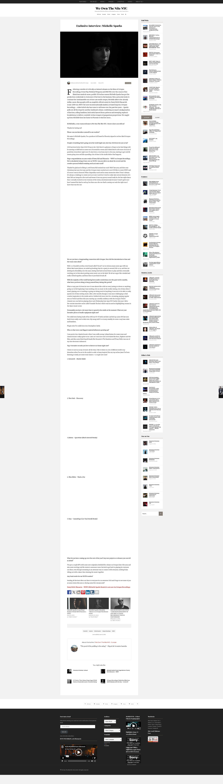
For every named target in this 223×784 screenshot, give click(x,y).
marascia (91, 631)
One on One (145, 436)
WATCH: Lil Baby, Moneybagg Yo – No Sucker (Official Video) (155, 226)
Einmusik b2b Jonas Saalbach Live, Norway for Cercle (155, 97)
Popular (147, 117)
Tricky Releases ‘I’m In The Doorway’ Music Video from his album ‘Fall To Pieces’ (155, 192)
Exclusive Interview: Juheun (80, 670)
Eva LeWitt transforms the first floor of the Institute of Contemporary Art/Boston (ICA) (155, 27)
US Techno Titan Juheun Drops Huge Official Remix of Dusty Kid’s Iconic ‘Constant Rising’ (85, 681)
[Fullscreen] (95, 761)
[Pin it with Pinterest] (83, 592)
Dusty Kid (85, 631)
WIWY (113, 631)
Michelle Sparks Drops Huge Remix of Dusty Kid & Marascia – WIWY (77, 611)
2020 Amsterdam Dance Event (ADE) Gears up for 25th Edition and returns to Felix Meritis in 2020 (155, 380)
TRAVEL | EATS (146, 273)
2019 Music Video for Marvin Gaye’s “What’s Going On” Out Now (155, 80)
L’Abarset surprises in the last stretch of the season (154, 346)
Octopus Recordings (106, 631)
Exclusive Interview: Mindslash (154, 459)
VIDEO (130, 1)
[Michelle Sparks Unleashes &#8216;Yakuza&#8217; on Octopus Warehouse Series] (99, 603)
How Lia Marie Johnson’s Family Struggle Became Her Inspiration (154, 123)
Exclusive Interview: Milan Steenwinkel (154, 476)
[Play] (62, 761)
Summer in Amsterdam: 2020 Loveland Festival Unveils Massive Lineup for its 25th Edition (151, 390)
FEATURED (82, 1)
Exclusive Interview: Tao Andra (154, 450)
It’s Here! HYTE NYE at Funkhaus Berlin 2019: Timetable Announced (154, 417)
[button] (78, 752)
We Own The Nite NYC (111, 8)
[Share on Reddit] (78, 592)
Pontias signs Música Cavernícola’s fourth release (154, 264)
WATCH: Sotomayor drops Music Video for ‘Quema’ (155, 54)
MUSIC (102, 1)
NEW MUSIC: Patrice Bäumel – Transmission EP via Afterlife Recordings (154, 37)
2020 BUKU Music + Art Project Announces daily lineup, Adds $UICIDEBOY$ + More (155, 45)
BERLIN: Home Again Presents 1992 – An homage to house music (154, 218)
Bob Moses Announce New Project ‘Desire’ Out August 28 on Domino (155, 209)
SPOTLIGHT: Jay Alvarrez (153, 139)
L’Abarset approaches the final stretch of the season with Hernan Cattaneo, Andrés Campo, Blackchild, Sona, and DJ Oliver (152, 319)
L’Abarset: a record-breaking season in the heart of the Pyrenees (154, 279)
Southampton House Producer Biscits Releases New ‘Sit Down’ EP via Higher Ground (154, 245)
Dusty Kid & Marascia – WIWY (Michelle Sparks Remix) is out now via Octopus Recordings (98, 587)
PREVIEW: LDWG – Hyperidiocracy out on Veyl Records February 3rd (155, 409)
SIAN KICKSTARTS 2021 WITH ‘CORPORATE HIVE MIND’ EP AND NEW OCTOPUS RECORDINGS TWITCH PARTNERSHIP (120, 613)
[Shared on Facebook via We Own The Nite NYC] (69, 592)
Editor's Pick (145, 355)
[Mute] (92, 761)
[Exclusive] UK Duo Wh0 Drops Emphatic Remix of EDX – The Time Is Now (154, 200)
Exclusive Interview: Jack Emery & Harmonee (154, 495)
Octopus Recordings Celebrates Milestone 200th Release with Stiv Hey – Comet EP (118, 681)
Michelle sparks (97, 631)
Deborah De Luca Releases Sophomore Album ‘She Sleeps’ (155, 361)
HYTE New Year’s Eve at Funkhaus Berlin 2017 (154, 167)
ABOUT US (139, 1)
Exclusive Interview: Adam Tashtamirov (154, 467)
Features (144, 177)
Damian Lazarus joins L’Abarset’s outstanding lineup (155, 288)
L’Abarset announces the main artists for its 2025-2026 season (155, 296)
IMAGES (111, 1)
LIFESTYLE (120, 1)
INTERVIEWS (128, 83)
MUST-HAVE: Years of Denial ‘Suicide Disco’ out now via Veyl (154, 63)
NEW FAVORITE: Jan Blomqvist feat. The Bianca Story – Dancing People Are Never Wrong (154, 158)
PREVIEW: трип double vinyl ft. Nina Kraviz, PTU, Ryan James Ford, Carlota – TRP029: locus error (155, 427)
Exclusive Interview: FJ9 (154, 502)
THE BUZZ (93, 1)
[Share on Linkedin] (88, 592)
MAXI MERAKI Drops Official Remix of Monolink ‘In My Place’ (154, 183)
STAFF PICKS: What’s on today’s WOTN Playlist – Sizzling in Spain (154, 89)
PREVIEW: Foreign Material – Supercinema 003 (154, 235)
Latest (158, 117)
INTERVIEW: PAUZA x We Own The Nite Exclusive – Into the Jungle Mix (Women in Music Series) (155, 107)
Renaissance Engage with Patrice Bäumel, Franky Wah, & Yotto (154, 370)
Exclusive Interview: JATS (154, 441)
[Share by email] (97, 592)
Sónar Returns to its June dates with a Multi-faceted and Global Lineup (154, 400)
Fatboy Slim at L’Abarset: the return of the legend (154, 329)
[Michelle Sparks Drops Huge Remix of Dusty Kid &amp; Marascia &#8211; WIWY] (77, 603)
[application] (78, 752)
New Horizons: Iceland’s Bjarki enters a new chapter (155, 71)
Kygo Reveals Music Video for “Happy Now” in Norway (155, 131)
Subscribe (64, 732)
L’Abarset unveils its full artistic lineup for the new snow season (155, 337)
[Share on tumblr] (92, 592)
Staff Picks (145, 20)
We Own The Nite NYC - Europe (82, 82)
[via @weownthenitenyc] (74, 592)
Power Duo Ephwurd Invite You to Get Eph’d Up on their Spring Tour (154, 149)
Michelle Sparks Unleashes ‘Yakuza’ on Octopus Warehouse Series (98, 611)
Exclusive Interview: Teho (154, 485)
